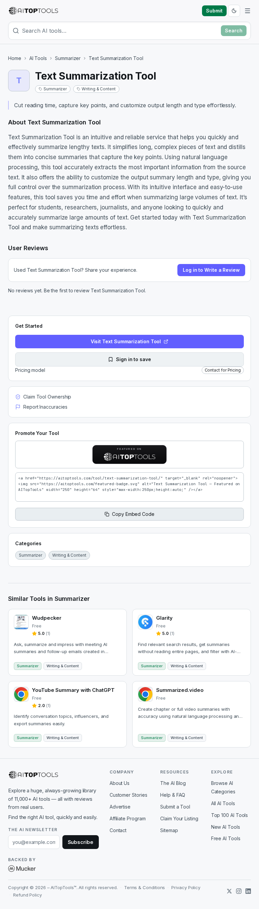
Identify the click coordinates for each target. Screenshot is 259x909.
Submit (214, 10)
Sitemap (169, 830)
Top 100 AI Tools (229, 815)
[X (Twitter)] (229, 891)
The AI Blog (173, 783)
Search (233, 30)
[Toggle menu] (247, 11)
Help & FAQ (172, 795)
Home (14, 58)
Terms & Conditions (144, 887)
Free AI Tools (225, 838)
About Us (120, 783)
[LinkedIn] (248, 891)
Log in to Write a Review (211, 270)
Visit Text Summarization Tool (126, 341)
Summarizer (68, 58)
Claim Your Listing (179, 818)
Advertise (120, 807)
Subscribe (80, 842)
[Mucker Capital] (22, 868)
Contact (118, 830)
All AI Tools (223, 803)
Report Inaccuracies (45, 407)
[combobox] (120, 31)
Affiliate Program (128, 818)
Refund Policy (27, 895)
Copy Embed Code (133, 514)
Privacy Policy (185, 887)
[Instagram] (238, 891)
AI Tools (38, 58)
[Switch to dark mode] (234, 11)
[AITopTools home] (33, 10)
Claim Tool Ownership (47, 397)
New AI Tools (225, 827)
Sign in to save (133, 359)
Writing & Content (99, 88)
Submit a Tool (175, 807)
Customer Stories (128, 795)
